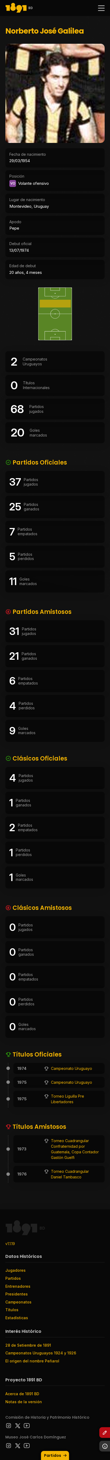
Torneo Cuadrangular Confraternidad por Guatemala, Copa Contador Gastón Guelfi (75, 1149)
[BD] (16, 8)
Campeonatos (18, 1302)
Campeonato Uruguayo (71, 1068)
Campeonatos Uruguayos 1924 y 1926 (40, 1353)
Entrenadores (17, 1286)
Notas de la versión (23, 1401)
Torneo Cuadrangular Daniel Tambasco (70, 1174)
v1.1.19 (10, 1243)
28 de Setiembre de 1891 (28, 1345)
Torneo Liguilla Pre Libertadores (67, 1099)
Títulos (11, 1309)
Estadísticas (16, 1317)
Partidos (52, 1455)
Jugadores (15, 1270)
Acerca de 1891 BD (22, 1393)
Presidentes (16, 1294)
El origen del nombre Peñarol (32, 1361)
